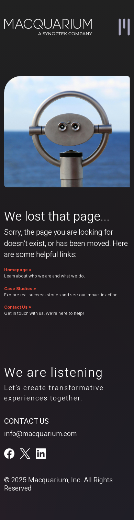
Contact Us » (17, 307)
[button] (124, 27)
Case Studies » (20, 288)
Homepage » (18, 269)
